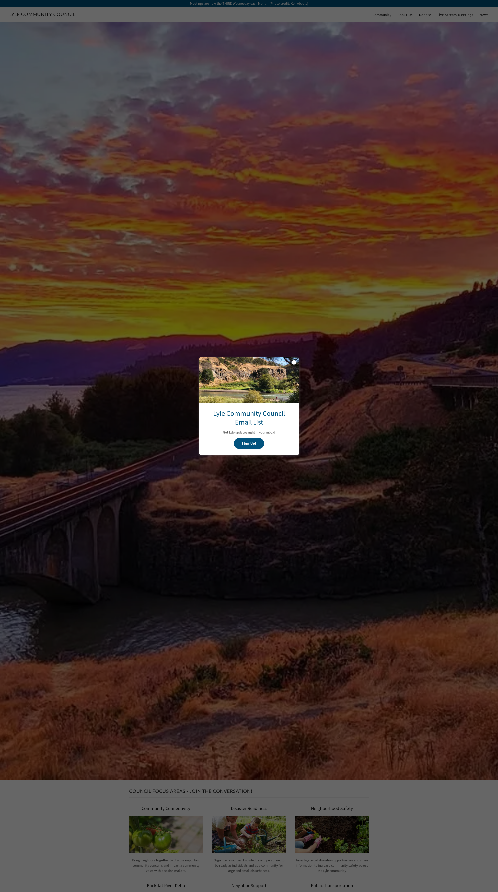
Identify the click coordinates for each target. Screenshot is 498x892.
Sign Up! (249, 443)
